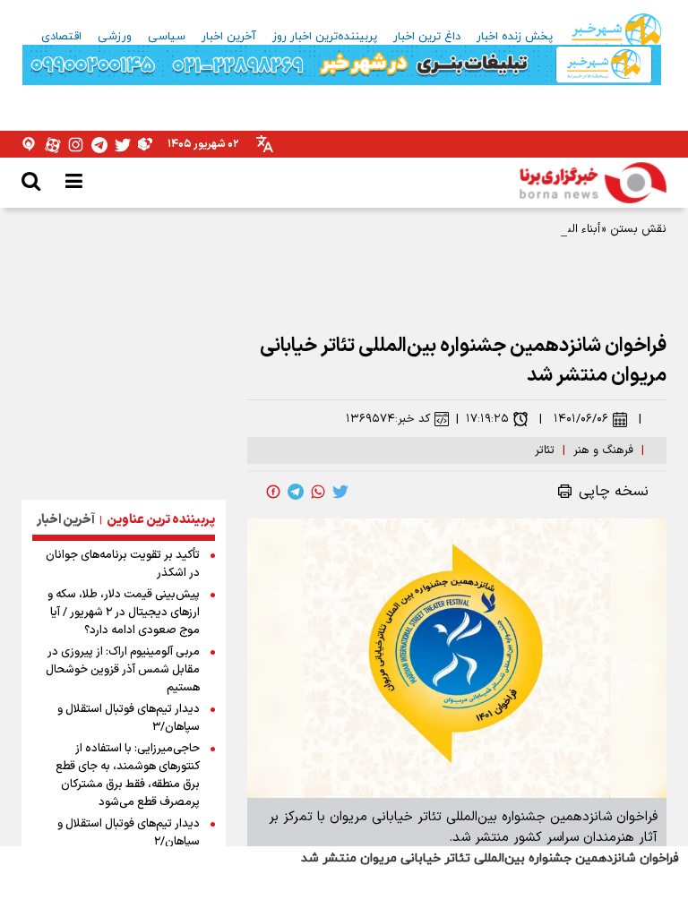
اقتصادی (61, 37)
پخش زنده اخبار (515, 37)
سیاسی (166, 37)
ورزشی (115, 37)
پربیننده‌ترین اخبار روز (324, 37)
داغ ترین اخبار (426, 37)
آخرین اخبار (229, 37)
